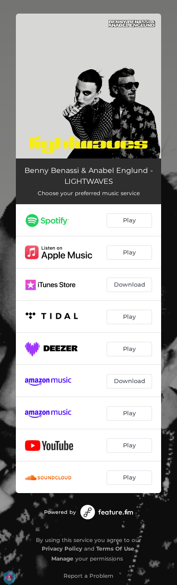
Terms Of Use (115, 548)
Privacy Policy (62, 548)
